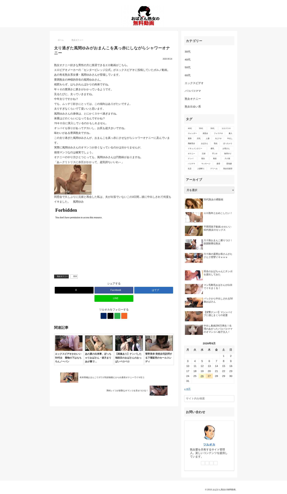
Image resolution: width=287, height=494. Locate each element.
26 (202, 376)
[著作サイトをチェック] (104, 316)
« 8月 (187, 389)
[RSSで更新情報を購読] (124, 316)
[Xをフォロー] (110, 316)
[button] (231, 398)
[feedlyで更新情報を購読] (117, 316)
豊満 (75, 276)
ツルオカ (209, 444)
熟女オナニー (62, 276)
